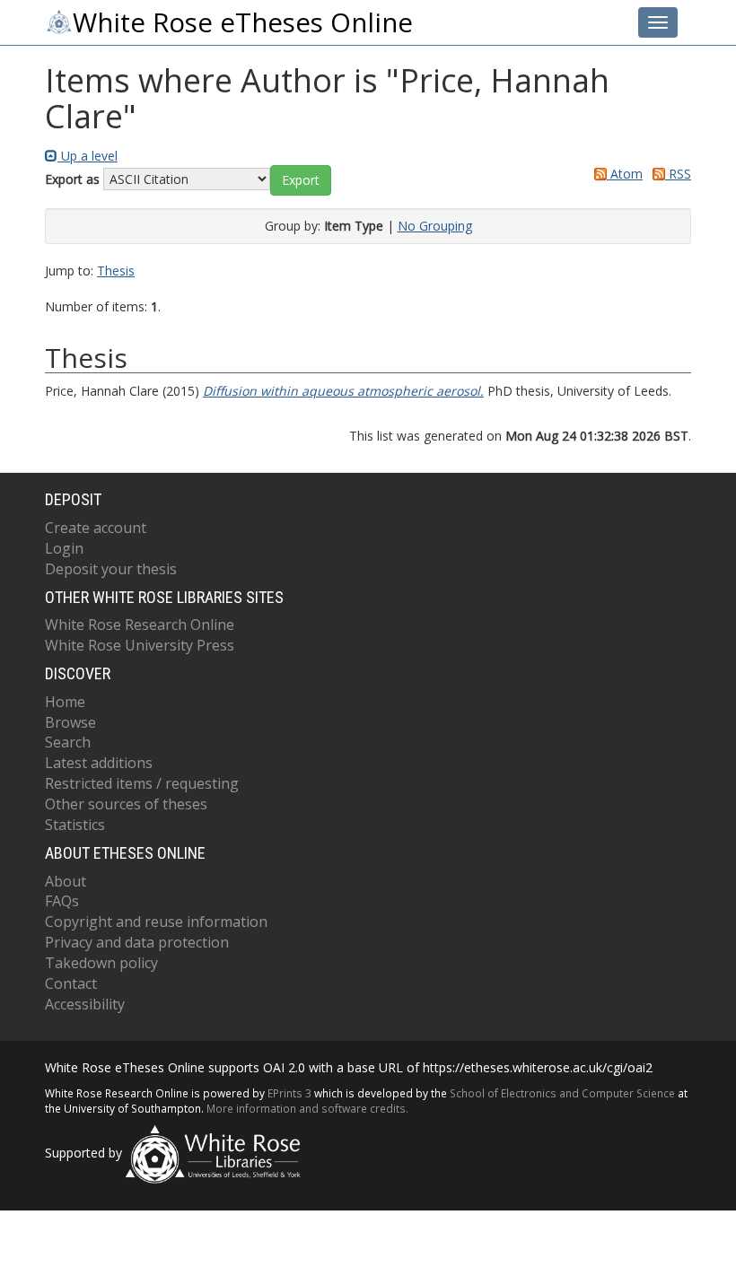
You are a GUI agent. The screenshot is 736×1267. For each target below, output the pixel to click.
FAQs (62, 901)
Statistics (75, 824)
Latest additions (99, 763)
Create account (95, 527)
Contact (71, 983)
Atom (625, 173)
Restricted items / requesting (142, 783)
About (65, 881)
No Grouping (435, 225)
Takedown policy (101, 963)
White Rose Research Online (139, 624)
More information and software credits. (307, 1108)
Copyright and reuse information (156, 921)
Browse (70, 722)
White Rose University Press (139, 645)
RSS (678, 173)
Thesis (116, 270)
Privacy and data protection (137, 942)
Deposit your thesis (111, 569)
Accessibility (85, 1004)
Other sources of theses (126, 804)
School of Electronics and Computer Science (562, 1093)
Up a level (87, 155)
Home (65, 702)
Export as (72, 179)
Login (64, 548)
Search (68, 742)
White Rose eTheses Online (243, 22)
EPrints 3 (289, 1093)
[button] (300, 180)
